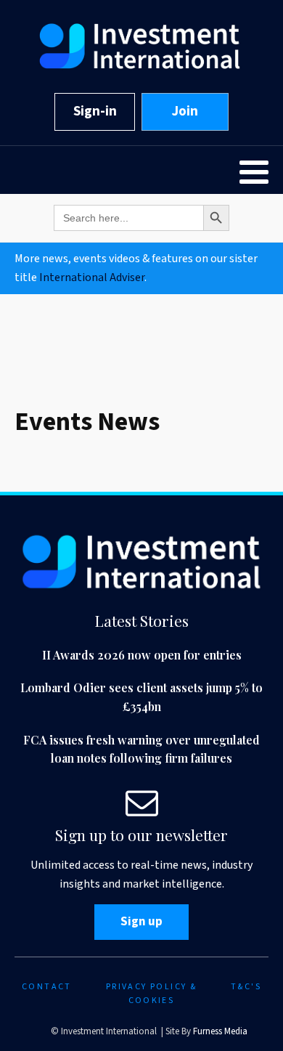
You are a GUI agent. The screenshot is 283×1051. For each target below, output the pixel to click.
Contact (47, 987)
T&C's (246, 987)
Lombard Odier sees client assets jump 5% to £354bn (141, 697)
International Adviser (91, 277)
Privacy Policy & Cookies (151, 994)
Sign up (141, 921)
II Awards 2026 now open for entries (142, 654)
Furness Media (220, 1031)
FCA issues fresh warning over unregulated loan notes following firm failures (141, 749)
